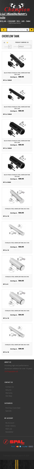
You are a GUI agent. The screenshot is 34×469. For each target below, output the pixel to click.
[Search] (27, 30)
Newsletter (9, 432)
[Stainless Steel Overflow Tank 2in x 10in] (17, 196)
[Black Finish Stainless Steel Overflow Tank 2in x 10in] (17, 61)
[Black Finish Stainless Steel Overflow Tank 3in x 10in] (17, 128)
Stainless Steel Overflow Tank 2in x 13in (17, 243)
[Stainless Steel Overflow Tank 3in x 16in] (17, 332)
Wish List (8, 429)
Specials (8, 411)
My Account (9, 423)
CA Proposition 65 (11, 371)
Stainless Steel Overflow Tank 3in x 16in (17, 344)
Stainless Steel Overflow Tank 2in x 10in (17, 209)
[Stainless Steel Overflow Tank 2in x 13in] (17, 230)
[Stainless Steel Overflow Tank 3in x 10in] (17, 298)
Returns (8, 390)
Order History (10, 426)
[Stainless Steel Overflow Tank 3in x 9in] (17, 264)
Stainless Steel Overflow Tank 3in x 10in (17, 310)
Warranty (9, 393)
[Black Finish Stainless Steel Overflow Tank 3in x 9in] (17, 162)
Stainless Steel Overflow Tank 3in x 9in (17, 276)
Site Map (9, 396)
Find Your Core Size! (12, 408)
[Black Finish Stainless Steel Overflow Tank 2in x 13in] (17, 94)
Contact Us (10, 387)
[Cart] (4, 29)
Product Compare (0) (22, 42)
